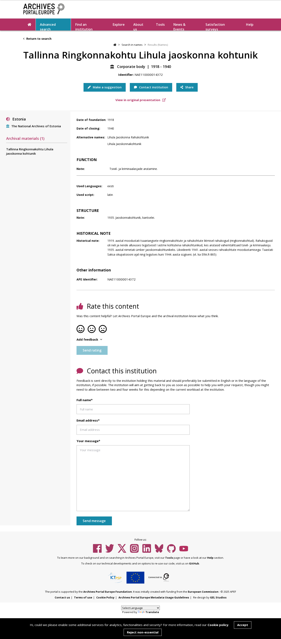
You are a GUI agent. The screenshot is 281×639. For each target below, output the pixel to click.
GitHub (194, 563)
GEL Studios (218, 597)
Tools (160, 24)
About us (138, 26)
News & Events (179, 26)
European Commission (203, 591)
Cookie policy (218, 625)
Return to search (38, 39)
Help (210, 558)
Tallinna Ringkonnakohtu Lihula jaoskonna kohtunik (29, 151)
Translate (152, 612)
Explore (119, 24)
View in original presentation (138, 100)
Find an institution (84, 26)
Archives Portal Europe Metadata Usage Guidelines (153, 597)
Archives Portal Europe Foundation (107, 591)
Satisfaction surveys (215, 26)
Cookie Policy (105, 597)
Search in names (132, 45)
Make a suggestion (107, 87)
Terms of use (83, 597)
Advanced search (48, 26)
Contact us (62, 597)
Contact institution (153, 87)
